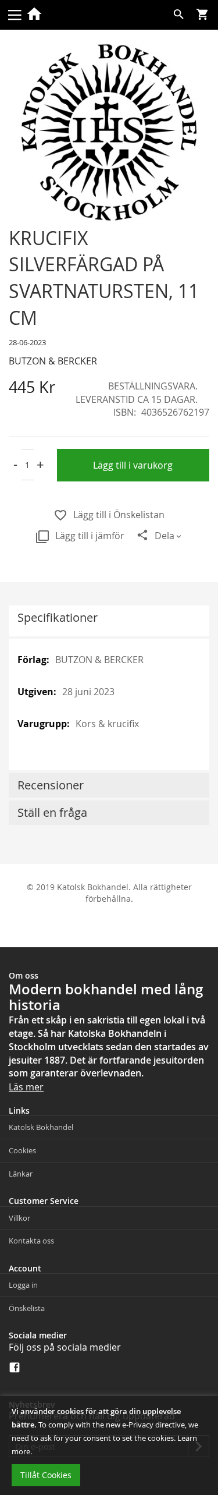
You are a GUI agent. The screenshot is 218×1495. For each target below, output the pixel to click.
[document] (109, 1445)
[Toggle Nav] (14, 14)
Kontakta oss (31, 1240)
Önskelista (27, 1308)
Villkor (19, 1218)
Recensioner (50, 785)
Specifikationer (57, 617)
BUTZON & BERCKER (53, 361)
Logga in (23, 1285)
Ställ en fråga (52, 812)
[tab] (109, 620)
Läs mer (26, 1086)
